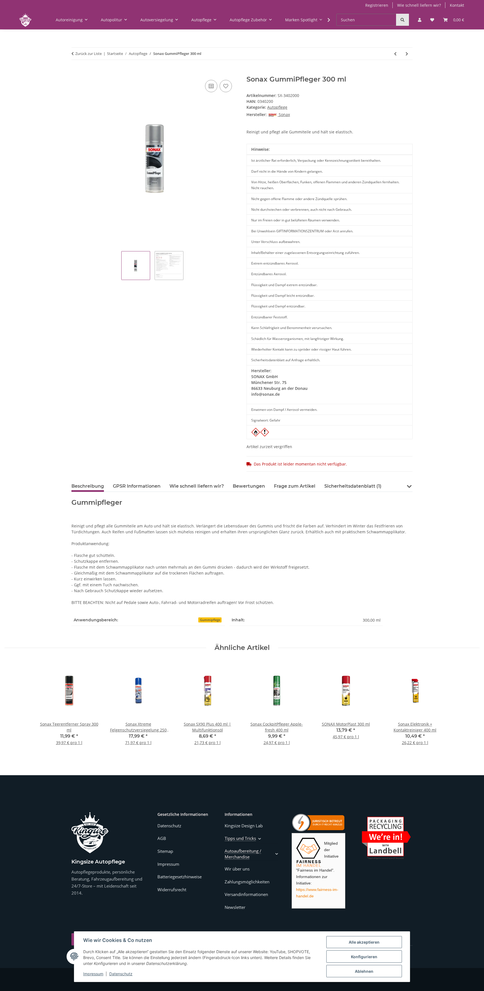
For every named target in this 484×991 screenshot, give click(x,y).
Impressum (93, 973)
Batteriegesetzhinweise (179, 876)
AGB (161, 838)
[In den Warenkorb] (75, 72)
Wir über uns (237, 869)
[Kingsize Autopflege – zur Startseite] (89, 832)
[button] (419, 19)
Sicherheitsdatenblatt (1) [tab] (352, 486)
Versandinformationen (246, 894)
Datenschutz (120, 973)
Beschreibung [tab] (87, 486)
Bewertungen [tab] (249, 486)
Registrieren (376, 5)
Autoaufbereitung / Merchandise (243, 854)
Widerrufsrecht (171, 889)
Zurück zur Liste (88, 53)
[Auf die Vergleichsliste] (211, 86)
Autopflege (277, 107)
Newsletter (235, 907)
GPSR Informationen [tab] (136, 486)
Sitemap (165, 851)
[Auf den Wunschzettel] (226, 86)
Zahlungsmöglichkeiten (247, 882)
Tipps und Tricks (240, 838)
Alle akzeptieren (364, 942)
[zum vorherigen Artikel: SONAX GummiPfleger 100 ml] (395, 54)
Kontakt (457, 5)
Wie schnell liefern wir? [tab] (196, 486)
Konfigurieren (364, 956)
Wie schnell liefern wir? (419, 5)
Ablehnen (364, 971)
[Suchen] (402, 20)
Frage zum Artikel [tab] (294, 486)
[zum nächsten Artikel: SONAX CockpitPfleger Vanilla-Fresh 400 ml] (407, 54)
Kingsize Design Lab (244, 825)
